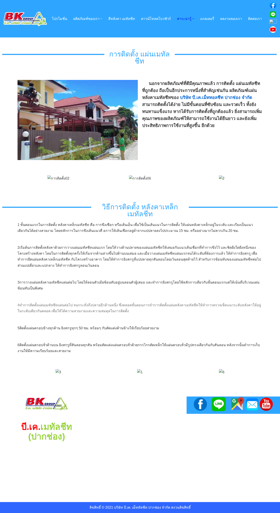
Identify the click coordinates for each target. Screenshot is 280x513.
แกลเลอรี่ (207, 19)
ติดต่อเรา (255, 19)
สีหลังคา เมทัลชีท (121, 19)
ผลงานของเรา (231, 19)
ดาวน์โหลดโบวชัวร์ (156, 19)
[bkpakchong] (25, 18)
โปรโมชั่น (59, 19)
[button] (101, 18)
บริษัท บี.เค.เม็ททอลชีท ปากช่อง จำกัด (216, 97)
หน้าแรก (39, 19)
